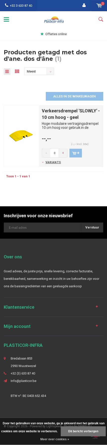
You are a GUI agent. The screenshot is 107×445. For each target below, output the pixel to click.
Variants (53, 162)
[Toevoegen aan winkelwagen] (75, 153)
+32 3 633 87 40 (21, 5)
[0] (99, 5)
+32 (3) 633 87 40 (23, 373)
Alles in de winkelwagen (74, 96)
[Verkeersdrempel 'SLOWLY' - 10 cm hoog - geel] (21, 136)
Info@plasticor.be (23, 381)
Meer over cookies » (54, 439)
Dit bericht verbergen (83, 431)
